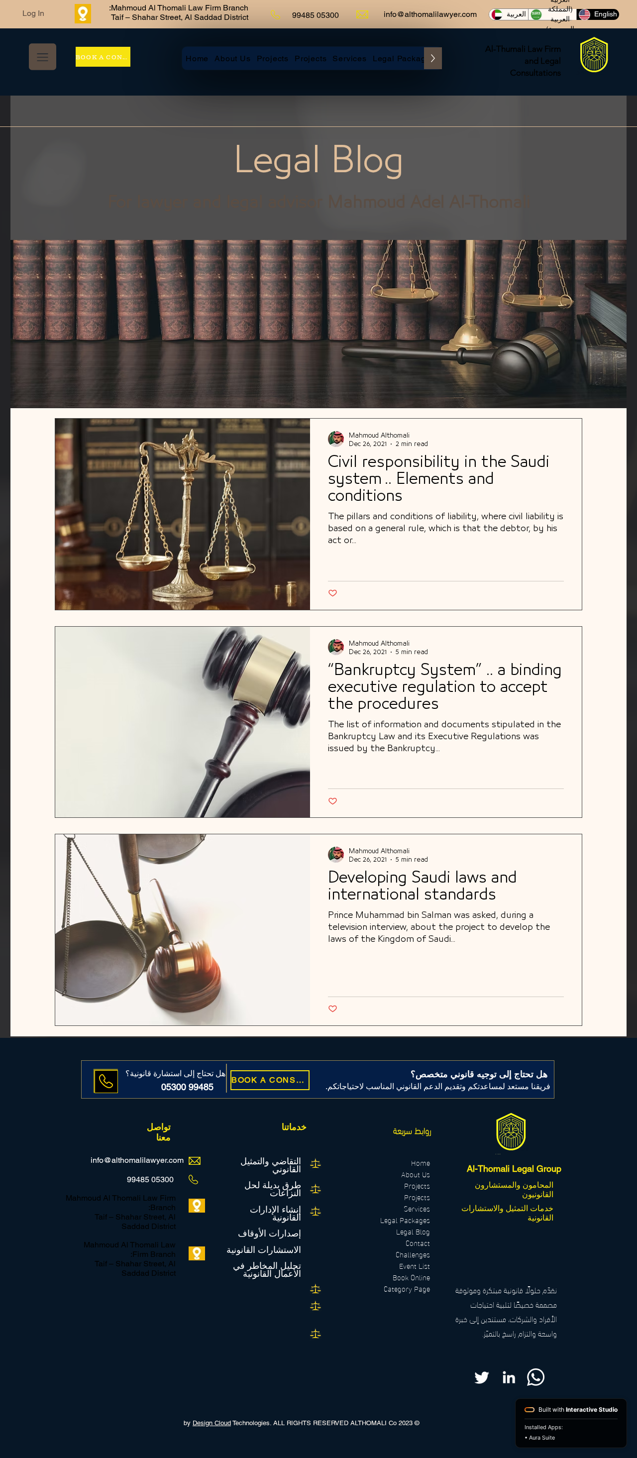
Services (417, 1208)
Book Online (411, 1277)
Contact (418, 1242)
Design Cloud (212, 1423)
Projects (417, 1185)
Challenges (413, 1254)
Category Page (407, 1288)
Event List (414, 1265)
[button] (42, 56)
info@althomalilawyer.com (430, 14)
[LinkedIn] (509, 1377)
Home (420, 1162)
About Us (415, 1174)
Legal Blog (413, 1231)
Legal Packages (405, 1220)
